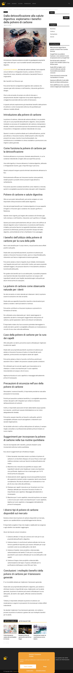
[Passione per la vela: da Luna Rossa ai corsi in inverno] (40, 629)
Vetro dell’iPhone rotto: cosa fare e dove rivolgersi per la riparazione (59, 85)
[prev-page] (5, 642)
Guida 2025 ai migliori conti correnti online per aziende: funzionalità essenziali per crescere (58, 70)
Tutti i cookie (28, 666)
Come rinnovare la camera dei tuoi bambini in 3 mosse (10, 637)
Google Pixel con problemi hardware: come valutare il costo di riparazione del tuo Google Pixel (59, 56)
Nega (45, 666)
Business (14, 3)
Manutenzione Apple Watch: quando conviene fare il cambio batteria (59, 49)
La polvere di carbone (10, 69)
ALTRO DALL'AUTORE (25, 621)
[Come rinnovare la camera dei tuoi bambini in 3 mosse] (10, 629)
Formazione (27, 3)
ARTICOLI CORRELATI (11, 621)
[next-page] (7, 642)
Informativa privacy (41, 670)
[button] (69, 3)
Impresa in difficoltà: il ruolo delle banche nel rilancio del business (59, 81)
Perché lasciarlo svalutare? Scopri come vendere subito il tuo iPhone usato (59, 62)
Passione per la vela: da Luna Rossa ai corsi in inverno (40, 637)
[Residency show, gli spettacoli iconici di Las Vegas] (25, 629)
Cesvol (15, 671)
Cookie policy (29, 670)
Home (8, 3)
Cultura (20, 3)
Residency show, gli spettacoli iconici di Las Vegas (25, 637)
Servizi (34, 3)
